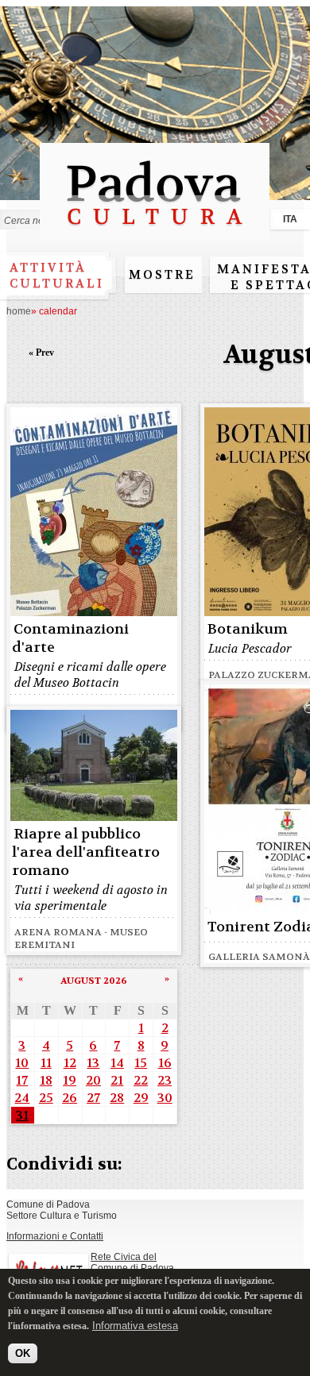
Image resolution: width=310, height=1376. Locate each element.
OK (22, 1353)
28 (117, 1097)
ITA (290, 219)
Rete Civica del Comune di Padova (132, 1262)
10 (22, 1062)
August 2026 (93, 980)
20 (93, 1080)
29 (141, 1097)
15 (140, 1062)
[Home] (154, 232)
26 (69, 1097)
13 (93, 1062)
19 (69, 1080)
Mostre (162, 275)
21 (116, 1080)
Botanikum (247, 629)
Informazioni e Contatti (54, 1236)
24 (21, 1097)
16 (165, 1062)
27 (93, 1097)
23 (164, 1080)
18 (46, 1080)
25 (46, 1097)
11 (46, 1062)
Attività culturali (57, 275)
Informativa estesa (135, 1326)
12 (70, 1062)
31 (22, 1115)
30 (164, 1097)
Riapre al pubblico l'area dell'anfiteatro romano (86, 852)
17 (22, 1080)
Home (18, 311)
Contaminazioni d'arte (70, 638)
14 (117, 1062)
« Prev (41, 352)
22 (141, 1080)
